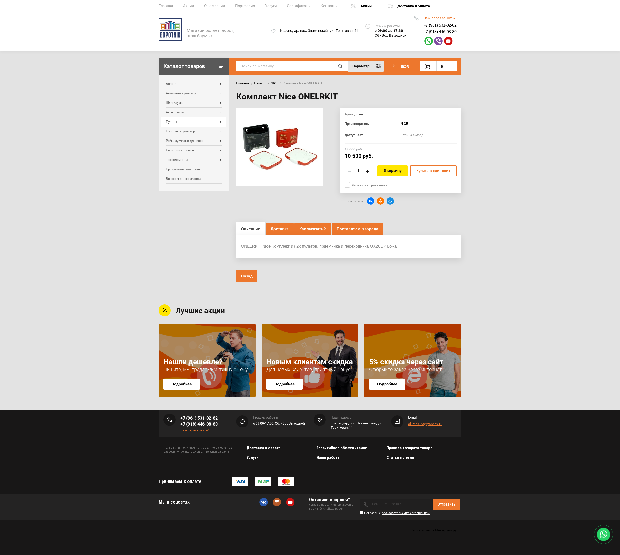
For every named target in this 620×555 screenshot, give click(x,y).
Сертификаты (298, 6)
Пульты (260, 83)
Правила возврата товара (409, 447)
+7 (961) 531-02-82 (199, 417)
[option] (279, 147)
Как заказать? (312, 229)
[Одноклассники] (380, 201)
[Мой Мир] (390, 201)
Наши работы (328, 457)
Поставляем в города (357, 229)
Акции (188, 6)
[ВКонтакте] (370, 201)
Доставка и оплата (413, 6)
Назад (247, 276)
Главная (166, 6)
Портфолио (245, 6)
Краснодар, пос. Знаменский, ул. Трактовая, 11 (319, 31)
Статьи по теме (400, 457)
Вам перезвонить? (439, 18)
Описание (250, 229)
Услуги (271, 6)
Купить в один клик (433, 170)
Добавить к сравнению (369, 185)
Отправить (446, 504)
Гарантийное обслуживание (342, 447)
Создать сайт (421, 530)
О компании (214, 6)
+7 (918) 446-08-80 (199, 424)
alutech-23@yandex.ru (425, 424)
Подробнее (181, 384)
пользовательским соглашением (406, 513)
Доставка (280, 229)
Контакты (329, 6)
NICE (274, 83)
